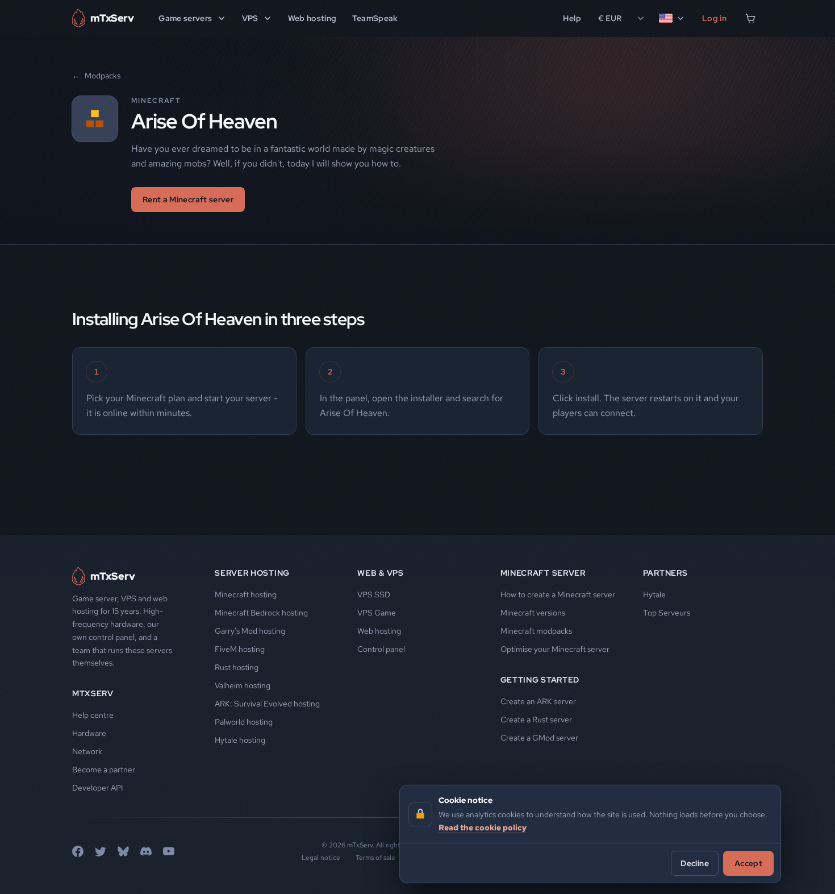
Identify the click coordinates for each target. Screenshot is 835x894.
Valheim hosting (242, 685)
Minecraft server (543, 573)
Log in (714, 18)
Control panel (381, 649)
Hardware (89, 733)
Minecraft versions (532, 613)
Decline (694, 863)
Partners (665, 573)
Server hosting (252, 573)
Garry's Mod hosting (250, 631)
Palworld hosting (244, 722)
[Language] (672, 18)
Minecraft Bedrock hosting (261, 613)
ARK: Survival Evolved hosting (267, 703)
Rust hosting (236, 667)
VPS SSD (373, 594)
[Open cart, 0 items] (750, 18)
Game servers (185, 18)
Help (572, 18)
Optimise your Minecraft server (554, 649)
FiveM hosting (240, 649)
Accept (748, 863)
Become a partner (103, 769)
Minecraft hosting (246, 594)
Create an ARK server (538, 701)
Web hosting (312, 18)
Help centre (93, 715)
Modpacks (96, 75)
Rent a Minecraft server (188, 199)
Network (87, 751)
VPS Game (376, 613)
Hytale (654, 594)
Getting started (540, 680)
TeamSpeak (375, 18)
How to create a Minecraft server (557, 594)
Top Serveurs (666, 613)
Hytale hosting (240, 740)
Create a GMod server (539, 738)
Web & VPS (380, 573)
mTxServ (93, 693)
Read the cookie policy (483, 827)
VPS (250, 18)
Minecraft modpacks (536, 631)
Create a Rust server (536, 719)
